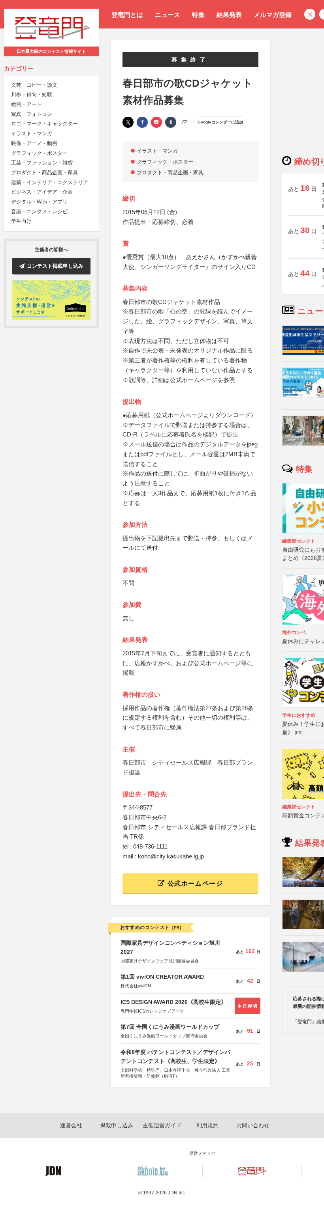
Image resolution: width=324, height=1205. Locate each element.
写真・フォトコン (31, 114)
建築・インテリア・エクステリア (49, 182)
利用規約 (207, 1125)
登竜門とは (127, 14)
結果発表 (229, 14)
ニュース (167, 14)
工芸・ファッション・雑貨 (42, 163)
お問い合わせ (252, 1125)
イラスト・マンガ (31, 133)
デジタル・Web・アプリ (39, 202)
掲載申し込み (116, 1125)
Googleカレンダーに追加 (220, 122)
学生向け (21, 221)
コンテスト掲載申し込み (55, 266)
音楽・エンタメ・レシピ (39, 212)
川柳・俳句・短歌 (31, 94)
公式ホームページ (194, 883)
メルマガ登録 (273, 14)
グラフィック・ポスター (39, 153)
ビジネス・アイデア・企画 (42, 192)
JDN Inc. (177, 1193)
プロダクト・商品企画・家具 (44, 172)
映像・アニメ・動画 (34, 143)
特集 (198, 14)
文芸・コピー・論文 (34, 85)
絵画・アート (26, 104)
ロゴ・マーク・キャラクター (44, 124)
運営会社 (71, 1125)
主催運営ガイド (162, 1125)
